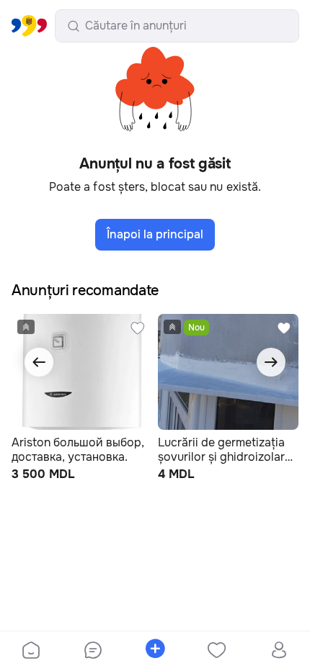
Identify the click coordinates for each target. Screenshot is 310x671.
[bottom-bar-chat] (93, 651)
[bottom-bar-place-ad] (155, 651)
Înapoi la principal (155, 234)
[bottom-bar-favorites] (217, 651)
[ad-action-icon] (137, 328)
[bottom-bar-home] (31, 651)
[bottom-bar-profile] (279, 651)
